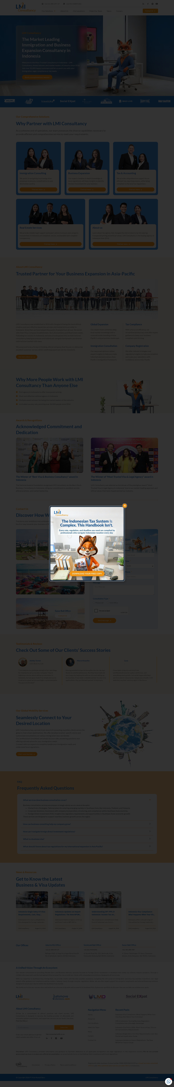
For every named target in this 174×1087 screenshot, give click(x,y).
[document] (87, 543)
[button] (168, 1081)
